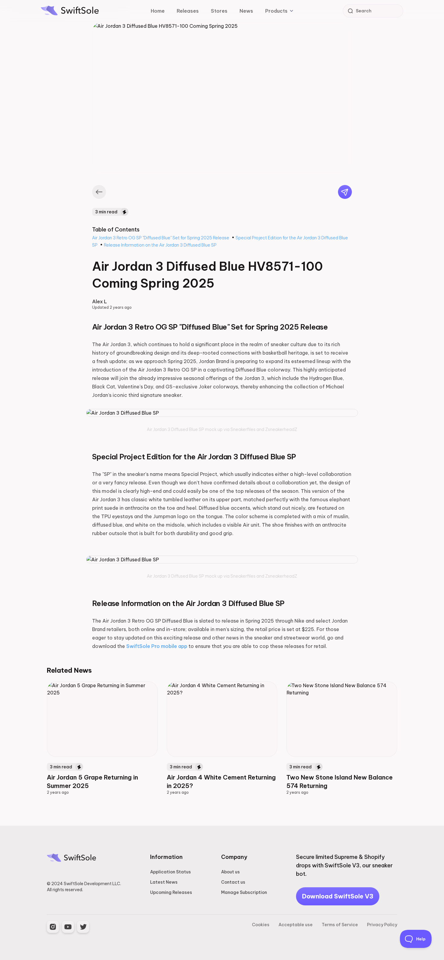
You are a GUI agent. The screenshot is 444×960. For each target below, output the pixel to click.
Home (158, 11)
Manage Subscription (244, 892)
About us (230, 872)
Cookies (260, 924)
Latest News (164, 882)
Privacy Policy (382, 924)
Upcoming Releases (171, 892)
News (246, 11)
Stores (219, 11)
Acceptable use (295, 924)
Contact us (233, 882)
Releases (188, 11)
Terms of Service (340, 924)
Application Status (170, 872)
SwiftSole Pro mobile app (157, 646)
